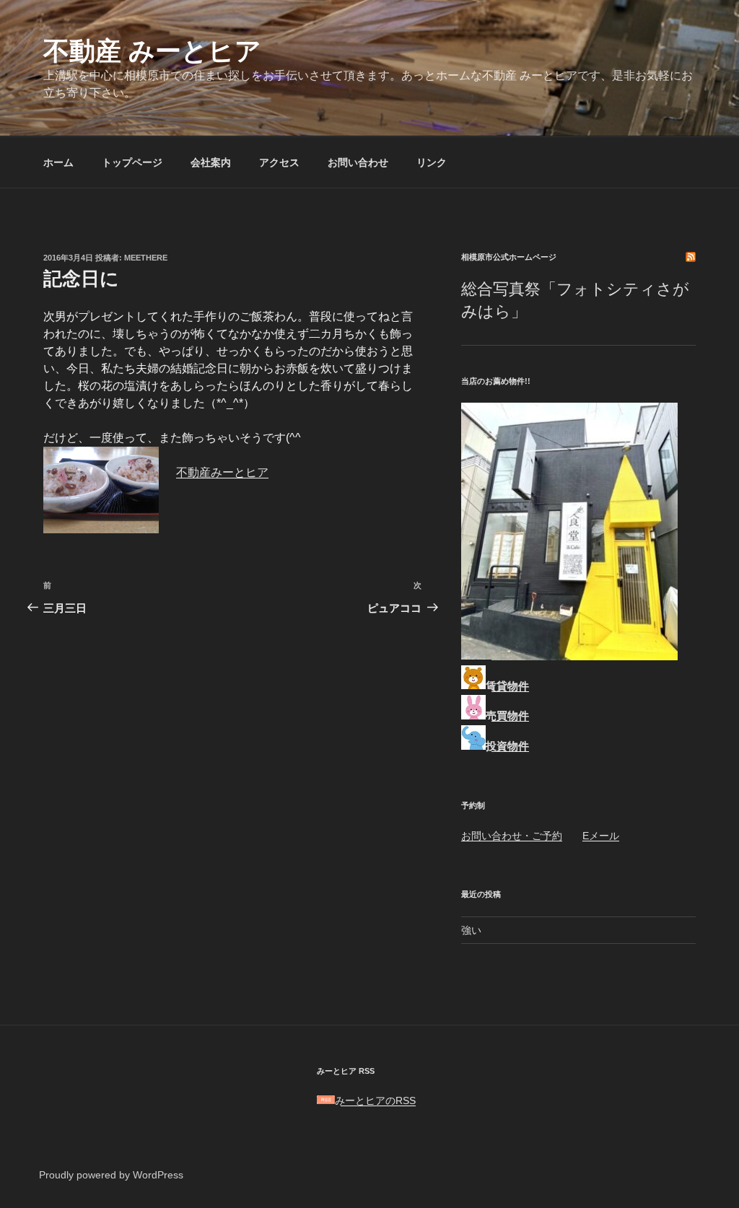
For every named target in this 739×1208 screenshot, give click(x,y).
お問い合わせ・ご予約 (511, 835)
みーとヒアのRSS (375, 1100)
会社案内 (211, 162)
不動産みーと (210, 472)
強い (471, 930)
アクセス (279, 162)
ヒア (256, 472)
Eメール (600, 835)
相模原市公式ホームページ (508, 257)
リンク (431, 162)
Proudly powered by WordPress (111, 1175)
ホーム (58, 162)
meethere (145, 257)
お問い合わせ (358, 162)
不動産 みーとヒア (152, 51)
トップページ (132, 162)
